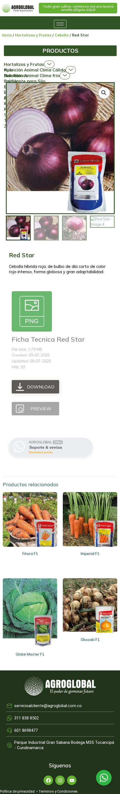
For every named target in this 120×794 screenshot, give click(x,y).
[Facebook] (48, 780)
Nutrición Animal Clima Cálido (35, 70)
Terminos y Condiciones (58, 791)
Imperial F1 (90, 553)
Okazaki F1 (90, 639)
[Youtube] (71, 780)
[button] (78, 8)
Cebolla (62, 35)
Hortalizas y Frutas (33, 35)
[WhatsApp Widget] (104, 778)
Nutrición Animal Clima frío (32, 75)
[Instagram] (60, 780)
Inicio (7, 35)
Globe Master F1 (30, 654)
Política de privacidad (17, 791)
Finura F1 (30, 553)
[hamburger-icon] (60, 24)
